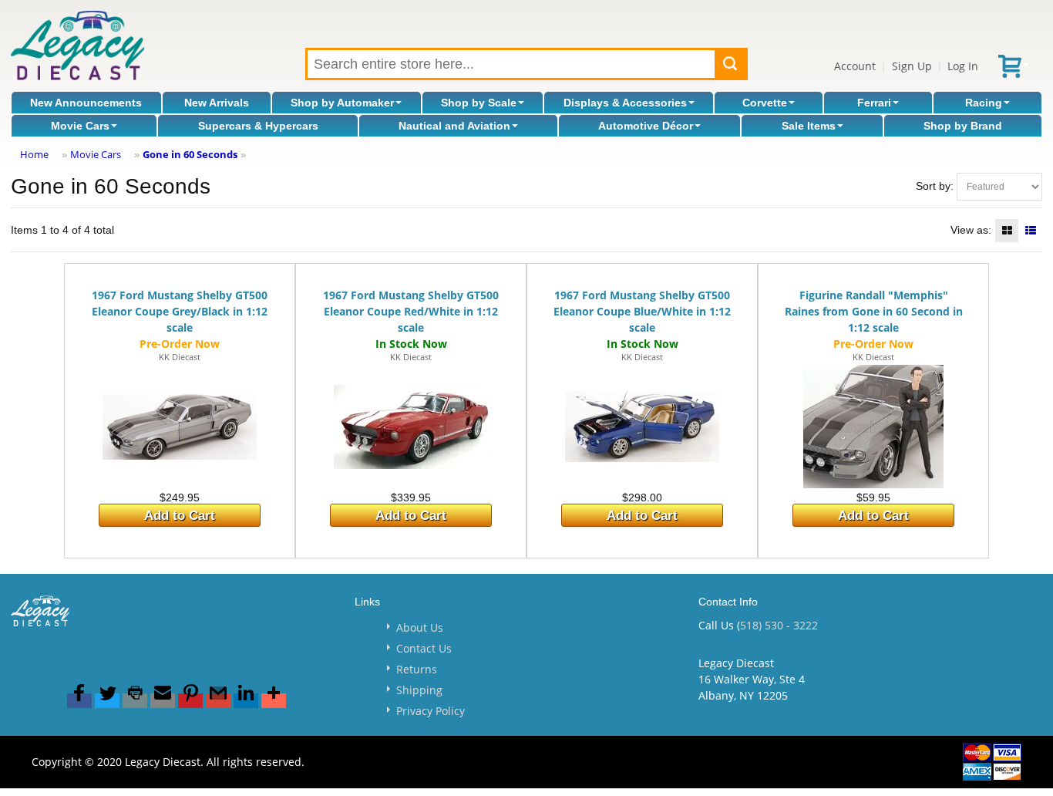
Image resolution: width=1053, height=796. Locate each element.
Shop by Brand (962, 126)
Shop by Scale (478, 102)
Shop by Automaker (342, 102)
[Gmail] (218, 700)
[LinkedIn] (246, 700)
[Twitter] (107, 700)
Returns (416, 669)
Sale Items (809, 126)
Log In (962, 66)
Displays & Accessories (625, 102)
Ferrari (874, 102)
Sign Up (912, 66)
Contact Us (424, 648)
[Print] (135, 700)
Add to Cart (179, 515)
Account (855, 66)
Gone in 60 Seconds (190, 154)
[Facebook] (79, 700)
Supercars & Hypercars (258, 126)
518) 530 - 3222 (779, 625)
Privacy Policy (430, 710)
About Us (419, 627)
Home (34, 154)
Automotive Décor (645, 126)
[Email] (162, 700)
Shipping (419, 690)
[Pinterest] (190, 700)
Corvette (764, 102)
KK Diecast (179, 357)
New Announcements (86, 102)
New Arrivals (216, 102)
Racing (983, 102)
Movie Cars (80, 126)
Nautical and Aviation (454, 126)
